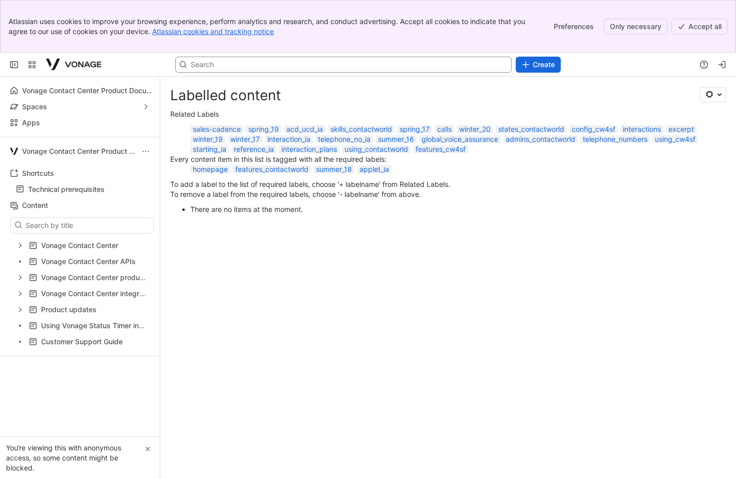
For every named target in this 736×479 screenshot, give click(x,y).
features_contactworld (271, 169)
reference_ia (254, 149)
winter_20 (475, 129)
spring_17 (415, 129)
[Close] (148, 449)
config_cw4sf (593, 129)
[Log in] (722, 65)
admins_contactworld (540, 139)
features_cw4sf (441, 149)
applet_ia (374, 169)
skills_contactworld (361, 129)
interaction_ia (288, 139)
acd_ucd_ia (304, 129)
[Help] (704, 65)
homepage (210, 169)
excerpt (681, 129)
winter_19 (208, 139)
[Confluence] (73, 65)
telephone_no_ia (344, 139)
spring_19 (263, 129)
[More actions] (146, 151)
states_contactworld (531, 129)
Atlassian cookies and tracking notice (213, 31)
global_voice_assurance (460, 139)
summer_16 (396, 139)
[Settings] (713, 94)
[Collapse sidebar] (14, 65)
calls (444, 129)
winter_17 (245, 139)
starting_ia (209, 149)
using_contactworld (376, 149)
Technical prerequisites (66, 189)
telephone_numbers (615, 139)
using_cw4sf (675, 139)
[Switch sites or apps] (32, 65)
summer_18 (334, 169)
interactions (642, 129)
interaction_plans (309, 149)
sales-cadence (217, 129)
